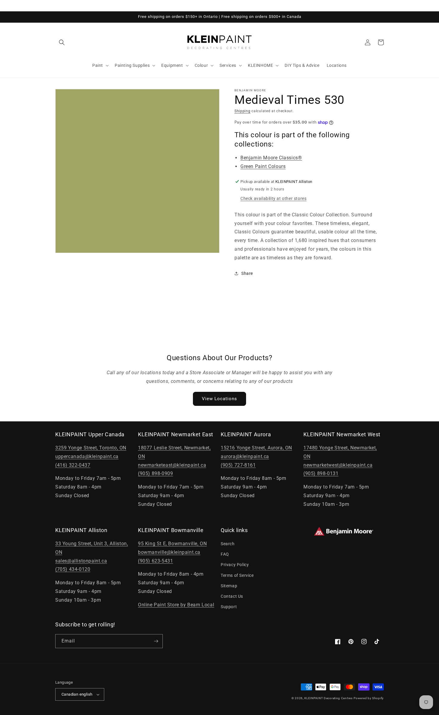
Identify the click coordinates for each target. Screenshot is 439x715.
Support (229, 606)
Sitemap (229, 585)
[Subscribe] (155, 641)
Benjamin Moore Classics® (271, 158)
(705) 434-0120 (72, 569)
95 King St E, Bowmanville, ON (172, 543)
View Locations (219, 398)
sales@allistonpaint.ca (81, 561)
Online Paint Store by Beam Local (176, 605)
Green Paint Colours (262, 166)
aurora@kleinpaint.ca (245, 456)
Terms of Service (237, 575)
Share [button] (247, 273)
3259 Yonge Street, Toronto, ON (90, 448)
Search (228, 543)
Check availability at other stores (273, 198)
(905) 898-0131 (320, 473)
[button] (61, 42)
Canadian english (77, 694)
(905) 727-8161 (238, 465)
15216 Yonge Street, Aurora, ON (256, 448)
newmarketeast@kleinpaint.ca (172, 465)
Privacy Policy (235, 564)
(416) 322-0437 (72, 465)
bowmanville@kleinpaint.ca (169, 552)
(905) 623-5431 (155, 561)
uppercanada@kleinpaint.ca (87, 456)
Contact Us (232, 596)
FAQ (225, 554)
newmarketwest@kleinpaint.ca (337, 465)
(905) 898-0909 (155, 473)
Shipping (242, 111)
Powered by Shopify (369, 698)
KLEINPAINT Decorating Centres (328, 698)
